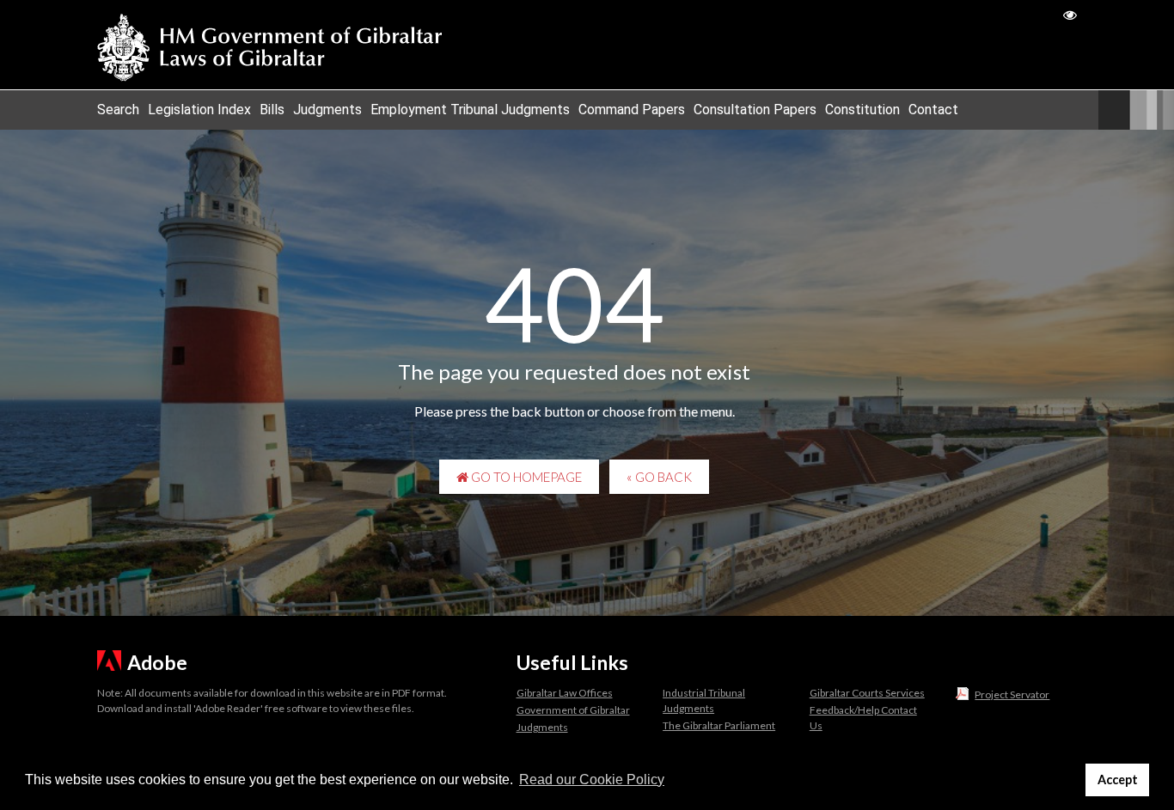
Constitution (862, 109)
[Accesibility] (1070, 14)
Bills (272, 109)
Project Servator (1012, 694)
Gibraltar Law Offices (565, 692)
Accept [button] (1118, 779)
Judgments (327, 109)
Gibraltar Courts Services (867, 692)
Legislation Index (199, 109)
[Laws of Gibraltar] (270, 44)
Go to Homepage (525, 476)
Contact (933, 109)
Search (118, 109)
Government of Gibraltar (573, 709)
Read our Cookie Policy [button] (591, 779)
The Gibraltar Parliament (719, 725)
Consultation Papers (755, 109)
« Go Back (659, 476)
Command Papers (631, 109)
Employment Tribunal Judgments (470, 109)
